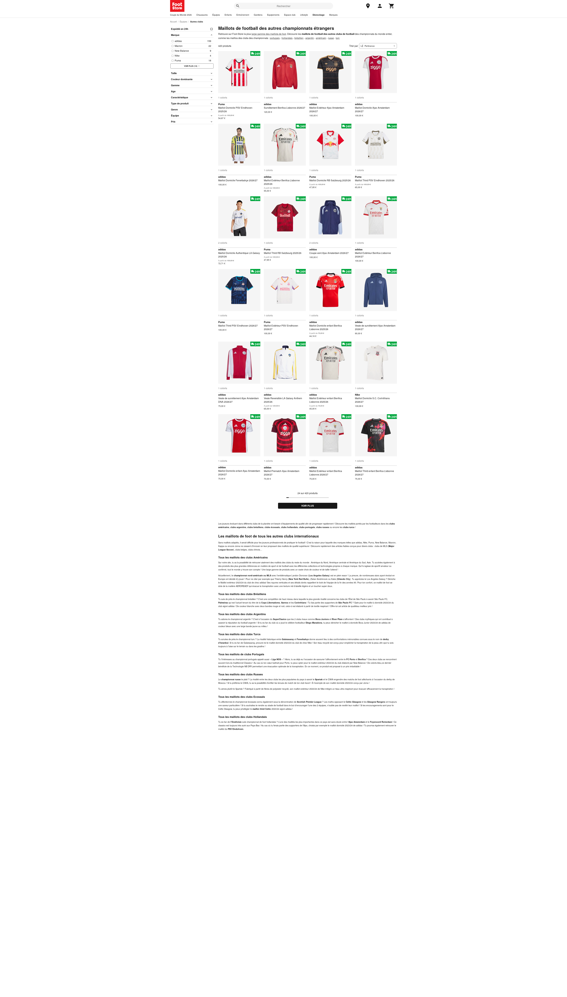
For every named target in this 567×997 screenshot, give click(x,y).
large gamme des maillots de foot (268, 34)
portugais (275, 38)
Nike (357, 394)
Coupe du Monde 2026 (181, 14)
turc (338, 38)
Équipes (216, 14)
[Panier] (392, 6)
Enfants (228, 14)
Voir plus (307, 505)
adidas (267, 104)
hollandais (287, 38)
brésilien (298, 38)
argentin (309, 38)
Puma (221, 104)
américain (321, 38)
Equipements (273, 14)
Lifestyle (304, 14)
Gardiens (258, 14)
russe (331, 38)
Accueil (173, 21)
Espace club (289, 14)
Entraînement (242, 14)
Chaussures (202, 14)
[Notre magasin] (368, 6)
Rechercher (283, 6)
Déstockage (319, 14)
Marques (333, 14)
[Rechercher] (238, 6)
